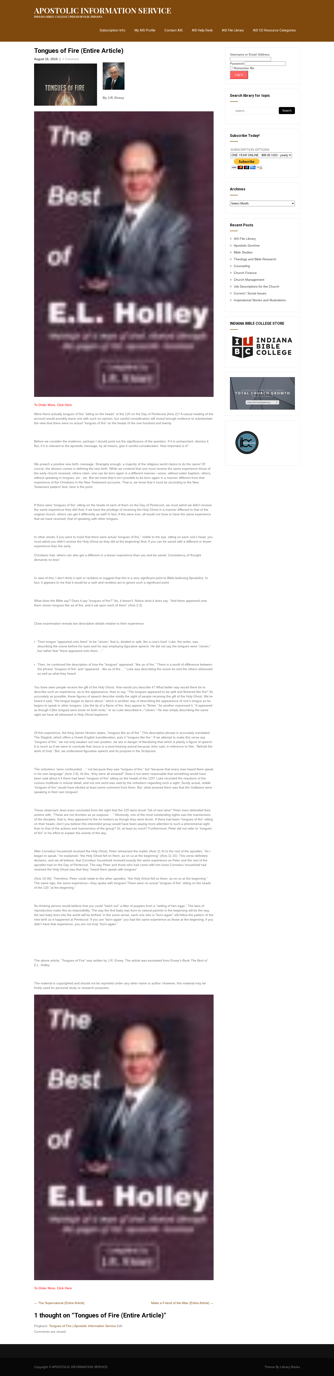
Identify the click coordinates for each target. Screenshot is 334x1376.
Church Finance (245, 273)
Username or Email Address (249, 54)
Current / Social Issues (250, 293)
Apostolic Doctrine (247, 245)
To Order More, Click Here (53, 405)
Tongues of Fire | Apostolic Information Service (82, 1326)
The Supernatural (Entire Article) (59, 1303)
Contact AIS (174, 30)
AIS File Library (233, 30)
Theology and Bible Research (255, 259)
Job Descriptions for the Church (256, 286)
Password (237, 63)
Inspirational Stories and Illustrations (260, 300)
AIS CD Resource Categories (274, 30)
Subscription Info (112, 30)
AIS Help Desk (202, 30)
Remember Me (243, 68)
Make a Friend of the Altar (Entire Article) (182, 1303)
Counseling (242, 266)
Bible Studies (243, 252)
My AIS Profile (145, 30)
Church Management (249, 279)
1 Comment (70, 59)
